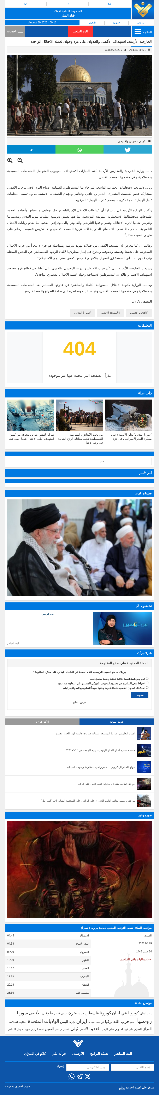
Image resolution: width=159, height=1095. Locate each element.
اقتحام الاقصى (138, 312)
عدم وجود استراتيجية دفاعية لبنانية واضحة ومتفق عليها (117, 678)
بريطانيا (91, 1022)
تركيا (108, 1021)
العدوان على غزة (133, 1029)
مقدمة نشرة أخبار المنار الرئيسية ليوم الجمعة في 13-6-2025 (100, 750)
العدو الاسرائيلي (85, 1028)
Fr (68, 4)
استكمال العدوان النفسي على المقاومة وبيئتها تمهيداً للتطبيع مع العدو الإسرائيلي (104, 688)
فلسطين (92, 1013)
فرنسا (80, 1013)
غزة (72, 1012)
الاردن (143, 141)
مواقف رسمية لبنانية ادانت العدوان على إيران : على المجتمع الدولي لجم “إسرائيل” (88, 800)
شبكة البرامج (99, 1053)
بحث (102, 461)
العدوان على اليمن (112, 1029)
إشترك (60, 1066)
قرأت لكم (59, 1053)
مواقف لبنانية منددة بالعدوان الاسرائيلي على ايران (106, 783)
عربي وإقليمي (127, 141)
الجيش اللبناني (16, 1029)
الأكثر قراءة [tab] (42, 721)
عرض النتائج (80, 702)
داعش (133, 1022)
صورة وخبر (145, 815)
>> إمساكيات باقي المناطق (136, 959)
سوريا (22, 1012)
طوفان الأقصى (41, 1013)
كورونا (105, 1012)
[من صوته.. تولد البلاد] (79, 869)
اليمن (64, 1022)
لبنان (143, 1013)
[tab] (79, 663)
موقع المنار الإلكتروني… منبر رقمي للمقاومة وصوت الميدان (101, 767)
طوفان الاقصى (60, 1013)
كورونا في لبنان (125, 1013)
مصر (149, 1013)
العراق (147, 1029)
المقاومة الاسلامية (18, 1022)
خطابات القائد (143, 493)
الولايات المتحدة (43, 1021)
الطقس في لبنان (62, 1029)
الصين (49, 1029)
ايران (81, 1021)
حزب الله (121, 1021)
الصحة (41, 1029)
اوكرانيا (72, 1022)
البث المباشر (80, 31)
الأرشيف (92, 23)
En (25, 4)
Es (109, 4)
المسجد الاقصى (110, 312)
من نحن (140, 23)
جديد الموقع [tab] (117, 721)
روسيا (144, 1020)
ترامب (99, 1022)
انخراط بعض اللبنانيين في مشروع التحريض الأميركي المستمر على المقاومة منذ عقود (101, 683)
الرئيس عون (31, 1029)
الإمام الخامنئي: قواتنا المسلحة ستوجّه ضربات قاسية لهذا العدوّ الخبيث (95, 733)
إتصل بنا (116, 23)
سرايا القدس (81, 312)
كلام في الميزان (35, 1053)
